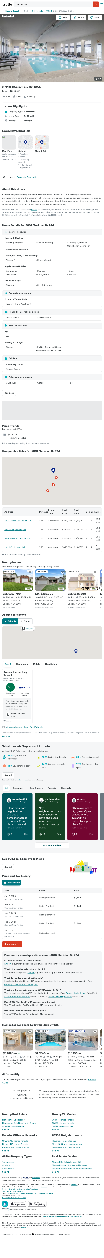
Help (4, 1216)
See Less (10, 393)
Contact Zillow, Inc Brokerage (14, 1198)
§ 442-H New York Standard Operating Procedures (20, 1189)
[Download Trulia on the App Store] (18, 1204)
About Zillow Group (22, 1214)
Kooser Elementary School (17, 996)
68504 (49, 11)
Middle (36, 664)
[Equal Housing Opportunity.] (33, 1234)
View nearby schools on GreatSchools (24, 727)
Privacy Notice (12, 1216)
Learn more (6, 736)
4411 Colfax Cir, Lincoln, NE (18, 520)
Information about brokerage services (20, 1193)
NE (32, 11)
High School (51, 664)
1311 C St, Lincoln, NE (14, 547)
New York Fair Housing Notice (12, 1191)
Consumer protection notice (43, 1193)
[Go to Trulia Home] (8, 4)
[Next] (100, 588)
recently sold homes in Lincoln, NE (21, 984)
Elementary (22, 664)
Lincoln (40, 11)
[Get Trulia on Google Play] (37, 1204)
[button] (96, 4)
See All (9, 775)
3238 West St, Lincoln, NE (17, 538)
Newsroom (56, 1214)
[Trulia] (5, 1204)
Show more (10, 944)
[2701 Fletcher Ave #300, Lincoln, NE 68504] (50, 1039)
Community (19, 788)
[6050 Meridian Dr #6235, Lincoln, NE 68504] (18, 1039)
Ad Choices (23, 1216)
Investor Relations (67, 1214)
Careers (48, 1214)
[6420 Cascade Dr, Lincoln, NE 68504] (50, 580)
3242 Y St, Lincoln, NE (15, 529)
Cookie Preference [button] (34, 1216)
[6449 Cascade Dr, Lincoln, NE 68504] (18, 580)
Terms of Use (79, 1214)
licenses (74, 1185)
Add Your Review (52, 845)
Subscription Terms (92, 1214)
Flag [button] (26, 834)
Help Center (55, 1234)
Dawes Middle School (76, 993)
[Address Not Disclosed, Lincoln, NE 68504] (83, 580)
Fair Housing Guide (37, 1214)
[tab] (10, 621)
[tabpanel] (52, 917)
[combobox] (56, 4)
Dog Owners (36, 788)
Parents (52, 788)
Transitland (36, 1178)
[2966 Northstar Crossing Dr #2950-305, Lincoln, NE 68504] (83, 1039)
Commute (66, 788)
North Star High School (60, 996)
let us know (25, 1227)
